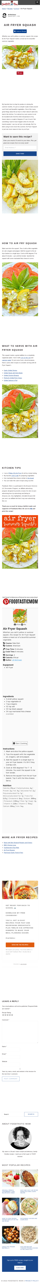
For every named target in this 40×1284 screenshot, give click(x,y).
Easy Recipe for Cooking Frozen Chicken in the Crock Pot (29, 1248)
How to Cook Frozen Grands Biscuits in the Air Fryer (10, 1220)
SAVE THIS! (20, 153)
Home (4, 8)
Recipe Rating (6, 1012)
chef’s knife (15, 475)
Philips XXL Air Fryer (15, 473)
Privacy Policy (32, 1281)
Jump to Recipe (21, 31)
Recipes (10, 8)
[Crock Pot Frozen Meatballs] (11, 1243)
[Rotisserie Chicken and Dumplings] (29, 1214)
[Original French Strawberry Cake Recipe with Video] (11, 1186)
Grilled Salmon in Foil (10, 380)
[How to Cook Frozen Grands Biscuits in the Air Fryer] (11, 1214)
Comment (5, 1020)
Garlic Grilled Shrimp (10, 370)
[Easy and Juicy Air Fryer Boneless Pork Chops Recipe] (29, 1186)
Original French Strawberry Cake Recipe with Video (8, 1192)
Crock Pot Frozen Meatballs (8, 1247)
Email (4, 1054)
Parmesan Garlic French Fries (13, 852)
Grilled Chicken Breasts (11, 375)
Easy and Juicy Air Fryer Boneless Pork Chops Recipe (29, 1192)
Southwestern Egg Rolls (11, 847)
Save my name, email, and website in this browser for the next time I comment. (19, 1073)
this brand (31, 478)
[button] (37, 2)
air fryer (16, 8)
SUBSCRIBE (20, 1267)
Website (4, 1061)
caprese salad (6, 360)
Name (4, 1046)
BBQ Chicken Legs (10, 845)
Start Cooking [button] (21, 743)
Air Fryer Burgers (9, 850)
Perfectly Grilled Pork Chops (13, 378)
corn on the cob (26, 357)
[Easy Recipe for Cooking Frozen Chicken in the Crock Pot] (29, 1243)
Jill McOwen (12, 14)
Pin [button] (24, 625)
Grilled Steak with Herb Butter (13, 373)
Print (18, 625)
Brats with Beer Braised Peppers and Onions (18, 842)
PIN (31, 508)
